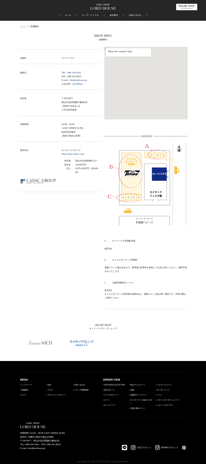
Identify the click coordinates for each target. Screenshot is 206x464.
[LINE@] (124, 447)
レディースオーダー (165, 405)
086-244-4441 (74, 72)
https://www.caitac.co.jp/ (73, 154)
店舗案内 (24, 390)
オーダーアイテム (90, 15)
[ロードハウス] (103, 7)
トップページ (26, 385)
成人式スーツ (109, 390)
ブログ (50, 390)
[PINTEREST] (182, 447)
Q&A (49, 385)
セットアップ (109, 405)
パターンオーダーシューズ (168, 400)
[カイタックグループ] (38, 184)
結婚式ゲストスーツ (138, 395)
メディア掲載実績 (81, 390)
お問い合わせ (135, 15)
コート (159, 395)
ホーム (68, 15)
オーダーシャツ (163, 390)
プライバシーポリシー (56, 395)
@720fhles (78, 84)
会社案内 (113, 15)
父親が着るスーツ (137, 408)
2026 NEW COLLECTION (114, 385)
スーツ (106, 400)
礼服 (132, 390)
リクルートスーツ (164, 385)
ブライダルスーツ (111, 395)
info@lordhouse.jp (78, 80)
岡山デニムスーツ (137, 385)
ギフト (24, 395)
